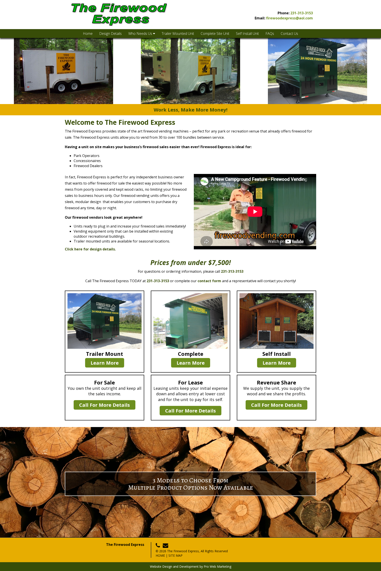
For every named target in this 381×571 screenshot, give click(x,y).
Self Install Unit (247, 33)
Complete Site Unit (215, 33)
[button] (6, 71)
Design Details (110, 33)
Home (88, 33)
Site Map (175, 555)
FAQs (269, 33)
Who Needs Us (140, 33)
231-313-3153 (301, 13)
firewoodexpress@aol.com (289, 18)
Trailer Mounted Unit (178, 33)
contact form (209, 280)
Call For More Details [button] (104, 404)
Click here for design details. (90, 249)
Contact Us (289, 33)
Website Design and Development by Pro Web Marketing (190, 566)
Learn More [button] (105, 362)
